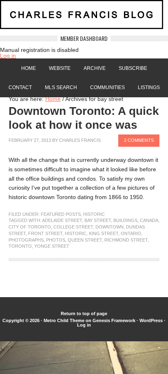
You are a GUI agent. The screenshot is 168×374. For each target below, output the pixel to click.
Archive (95, 68)
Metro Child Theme (64, 320)
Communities (107, 87)
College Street (73, 226)
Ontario (131, 233)
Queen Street (85, 239)
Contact (20, 87)
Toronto (20, 246)
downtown (109, 226)
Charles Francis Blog (84, 18)
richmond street (126, 239)
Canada (149, 220)
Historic (94, 214)
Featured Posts (61, 214)
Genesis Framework (114, 320)
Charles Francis (80, 140)
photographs (26, 239)
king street (103, 233)
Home (28, 68)
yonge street (51, 246)
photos (55, 239)
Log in (8, 55)
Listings (149, 87)
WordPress (151, 320)
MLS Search (61, 87)
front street (45, 233)
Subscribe (133, 68)
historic (75, 233)
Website (60, 68)
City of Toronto (30, 226)
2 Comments (139, 140)
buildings (125, 220)
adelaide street (62, 220)
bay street (97, 220)
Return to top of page (84, 313)
